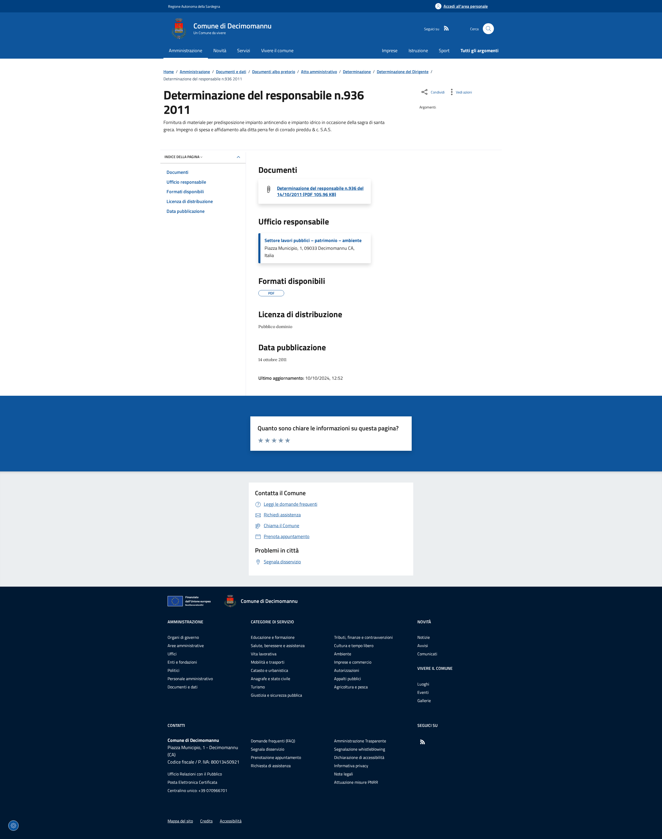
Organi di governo (183, 637)
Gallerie (424, 700)
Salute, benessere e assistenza (278, 645)
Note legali (343, 774)
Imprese (389, 50)
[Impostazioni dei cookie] (13, 825)
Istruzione (418, 50)
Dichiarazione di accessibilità (359, 757)
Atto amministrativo (319, 71)
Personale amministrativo (190, 678)
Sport (444, 50)
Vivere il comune (435, 668)
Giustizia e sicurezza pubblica (276, 695)
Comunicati (427, 654)
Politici (173, 670)
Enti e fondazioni (182, 662)
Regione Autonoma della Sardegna (194, 6)
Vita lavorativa (263, 654)
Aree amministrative (186, 645)
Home (168, 71)
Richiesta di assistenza (271, 766)
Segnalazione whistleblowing (359, 749)
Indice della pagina (181, 156)
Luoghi (423, 684)
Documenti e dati (231, 71)
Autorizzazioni (346, 670)
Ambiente (342, 654)
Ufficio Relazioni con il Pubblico (195, 774)
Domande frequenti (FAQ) (273, 741)
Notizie (423, 637)
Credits (206, 821)
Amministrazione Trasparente (360, 741)
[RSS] (444, 28)
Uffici (172, 654)
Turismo (258, 687)
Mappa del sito (180, 821)
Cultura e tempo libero (353, 645)
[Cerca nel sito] (488, 28)
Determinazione (357, 71)
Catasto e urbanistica (269, 670)
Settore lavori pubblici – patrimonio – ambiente (313, 240)
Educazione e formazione (273, 637)
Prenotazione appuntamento (276, 757)
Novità (424, 622)
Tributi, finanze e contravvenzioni (363, 637)
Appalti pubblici (347, 678)
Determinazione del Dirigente (402, 71)
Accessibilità (231, 821)
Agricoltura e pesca (351, 687)
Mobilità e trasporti (267, 662)
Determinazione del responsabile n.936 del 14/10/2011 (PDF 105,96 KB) (320, 191)
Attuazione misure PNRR (356, 782)
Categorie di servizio (272, 622)
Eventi (423, 692)
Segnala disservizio (267, 749)
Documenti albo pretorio (273, 71)
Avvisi (422, 645)
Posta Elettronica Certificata (192, 782)
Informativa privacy (351, 766)
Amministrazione (195, 71)
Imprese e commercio (352, 662)
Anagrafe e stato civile (270, 678)
